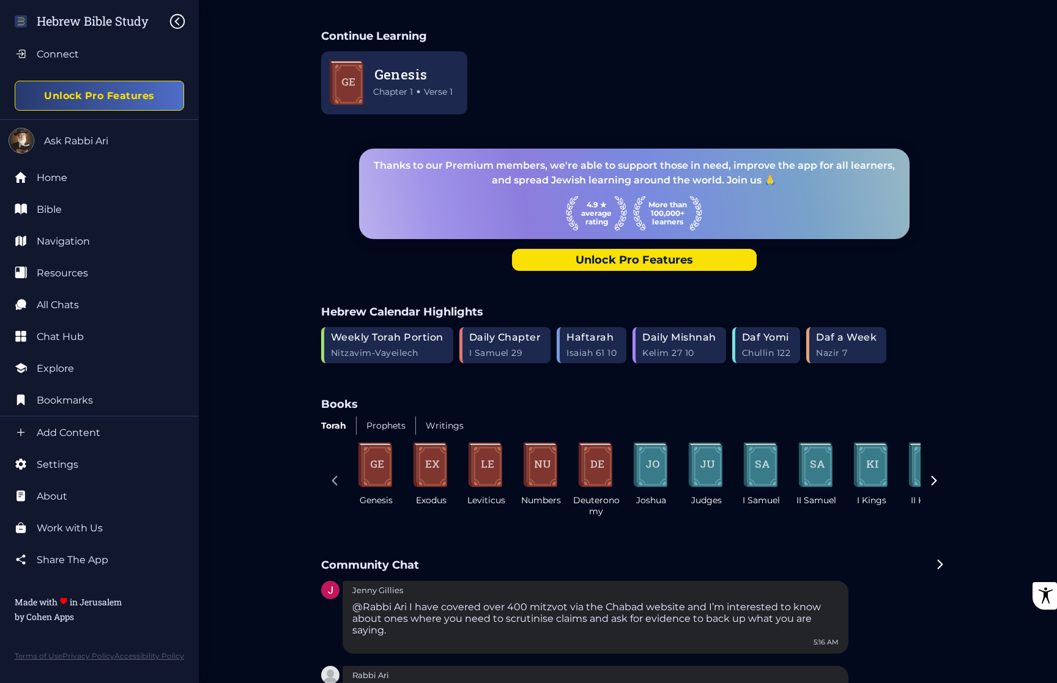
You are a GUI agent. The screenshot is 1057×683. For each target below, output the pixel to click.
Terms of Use (38, 655)
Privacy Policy (88, 655)
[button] (330, 591)
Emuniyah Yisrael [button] (387, 590)
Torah (333, 425)
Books (339, 403)
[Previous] (334, 482)
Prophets (386, 425)
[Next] (934, 482)
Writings (445, 425)
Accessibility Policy (149, 655)
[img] (183, 21)
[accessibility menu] (1045, 596)
